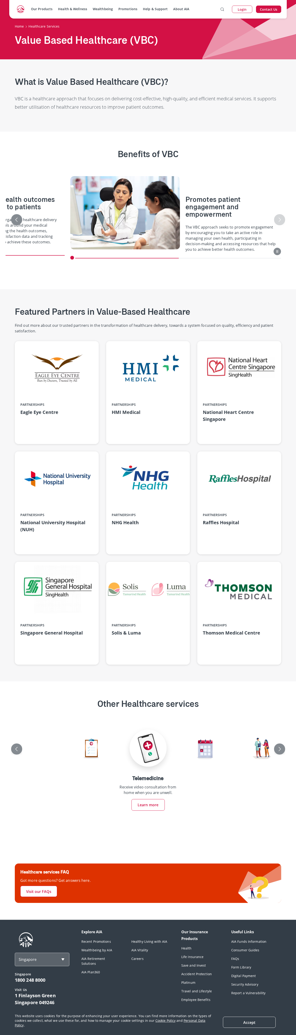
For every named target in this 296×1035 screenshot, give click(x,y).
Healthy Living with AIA (149, 941)
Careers (137, 958)
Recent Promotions (96, 941)
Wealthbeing (103, 9)
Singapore (28, 959)
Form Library (241, 967)
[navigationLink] (20, 9)
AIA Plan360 (90, 972)
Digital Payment (243, 976)
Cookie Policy (165, 1020)
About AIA (181, 9)
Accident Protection (196, 974)
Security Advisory (244, 984)
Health (186, 948)
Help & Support (155, 9)
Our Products (41, 9)
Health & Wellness (72, 9)
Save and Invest (193, 965)
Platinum (188, 982)
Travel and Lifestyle (196, 991)
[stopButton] (277, 251)
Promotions (127, 9)
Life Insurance (192, 957)
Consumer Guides (245, 950)
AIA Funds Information (248, 941)
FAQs (235, 958)
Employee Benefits (195, 999)
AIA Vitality (139, 950)
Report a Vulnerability (248, 993)
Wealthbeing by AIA (96, 950)
